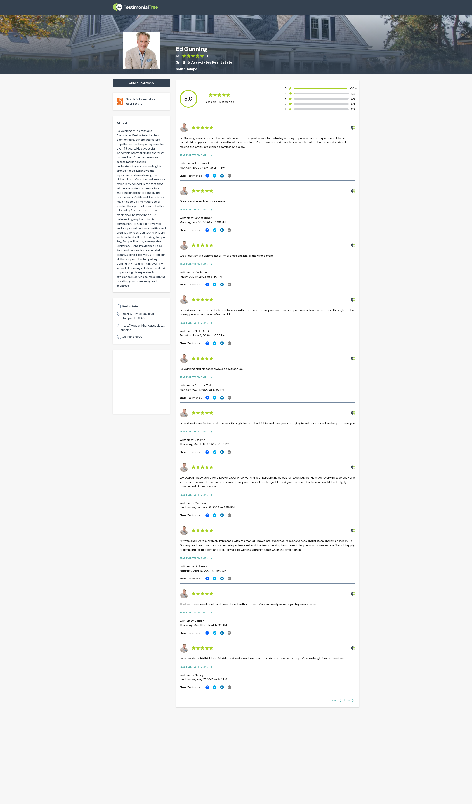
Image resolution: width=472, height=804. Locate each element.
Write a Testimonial (141, 83)
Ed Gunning (191, 49)
